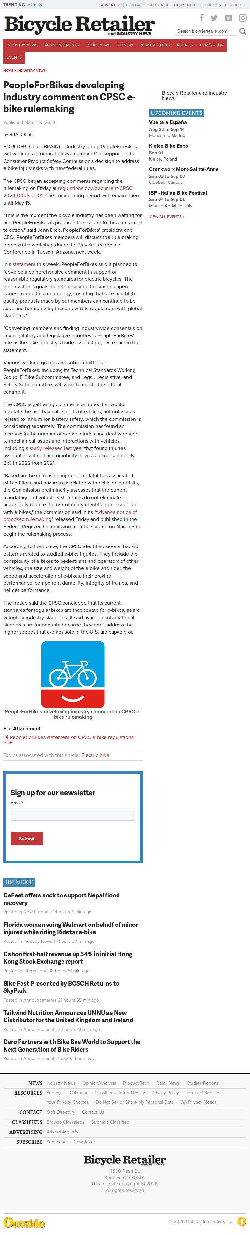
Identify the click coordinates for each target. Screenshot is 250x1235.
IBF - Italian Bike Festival (178, 193)
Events (14, 57)
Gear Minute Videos (223, 5)
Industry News (22, 45)
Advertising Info (62, 1132)
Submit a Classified (110, 1122)
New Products (155, 45)
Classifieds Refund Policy (119, 1093)
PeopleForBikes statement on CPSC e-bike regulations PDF (68, 740)
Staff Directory (61, 1112)
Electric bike (95, 755)
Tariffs (36, 5)
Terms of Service (202, 1093)
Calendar (79, 1093)
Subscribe (159, 5)
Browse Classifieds (66, 1122)
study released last (50, 448)
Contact (135, 5)
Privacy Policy (165, 1093)
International (35, 971)
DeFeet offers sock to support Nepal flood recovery (61, 899)
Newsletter (186, 5)
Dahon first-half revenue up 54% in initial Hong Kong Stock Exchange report (67, 957)
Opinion (125, 45)
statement (23, 264)
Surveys (55, 1093)
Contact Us (93, 1112)
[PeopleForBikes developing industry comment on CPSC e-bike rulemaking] (73, 706)
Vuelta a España (168, 122)
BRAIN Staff (21, 134)
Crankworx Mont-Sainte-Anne (184, 169)
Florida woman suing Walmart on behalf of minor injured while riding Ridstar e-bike (70, 928)
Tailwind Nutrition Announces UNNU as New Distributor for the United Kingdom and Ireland (68, 1016)
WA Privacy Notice (198, 1102)
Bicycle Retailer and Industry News (194, 96)
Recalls (185, 45)
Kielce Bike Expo (168, 146)
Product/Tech (136, 1083)
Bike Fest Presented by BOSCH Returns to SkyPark (61, 987)
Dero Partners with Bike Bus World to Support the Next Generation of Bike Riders (71, 1045)
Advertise (111, 5)
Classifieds (211, 45)
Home (8, 71)
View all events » (166, 216)
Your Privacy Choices (68, 1102)
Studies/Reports (203, 1083)
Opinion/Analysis (99, 1083)
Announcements (61, 45)
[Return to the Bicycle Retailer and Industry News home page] (79, 33)
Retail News (98, 45)
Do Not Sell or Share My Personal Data (135, 1102)
